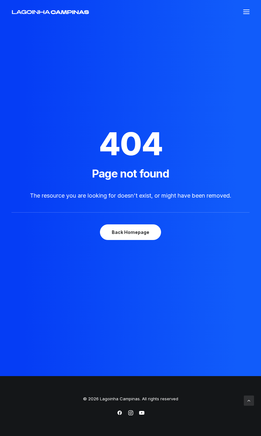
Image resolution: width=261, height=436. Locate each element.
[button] (246, 11)
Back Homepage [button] (130, 232)
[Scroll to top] (249, 400)
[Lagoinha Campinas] (50, 12)
